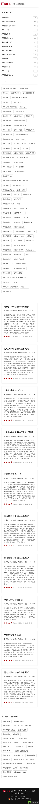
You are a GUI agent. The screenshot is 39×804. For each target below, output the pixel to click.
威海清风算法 (23, 738)
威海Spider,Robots (20, 772)
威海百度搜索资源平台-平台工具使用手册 (15, 180)
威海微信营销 (7, 120)
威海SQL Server (19, 213)
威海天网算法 (7, 742)
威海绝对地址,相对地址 (10, 776)
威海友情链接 (18, 153)
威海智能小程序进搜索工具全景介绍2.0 (15, 277)
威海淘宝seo (6, 199)
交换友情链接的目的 (13, 600)
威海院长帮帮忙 (21, 264)
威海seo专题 (19, 17)
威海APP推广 (7, 268)
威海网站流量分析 (19, 721)
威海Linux (20, 204)
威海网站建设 (19, 34)
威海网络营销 (18, 130)
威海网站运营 (20, 111)
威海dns (29, 236)
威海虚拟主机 (7, 116)
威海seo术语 (19, 71)
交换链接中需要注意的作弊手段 (18, 432)
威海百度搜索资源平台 (19, 22)
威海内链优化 (18, 254)
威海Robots (17, 102)
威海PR (16, 282)
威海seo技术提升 (19, 42)
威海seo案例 (6, 241)
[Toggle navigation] (36, 3)
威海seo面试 (18, 273)
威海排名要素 (21, 190)
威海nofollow (7, 254)
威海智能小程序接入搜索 (10, 287)
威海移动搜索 (18, 162)
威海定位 (30, 747)
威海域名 (5, 97)
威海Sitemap (7, 125)
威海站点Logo (30, 250)
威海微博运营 (7, 217)
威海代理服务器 (18, 755)
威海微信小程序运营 (21, 751)
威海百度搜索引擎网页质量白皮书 (13, 763)
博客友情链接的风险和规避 (16, 348)
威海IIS (26, 217)
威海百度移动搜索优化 (19, 54)
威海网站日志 (18, 250)
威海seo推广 (19, 58)
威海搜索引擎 (7, 291)
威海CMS (17, 222)
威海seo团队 (6, 245)
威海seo (5, 93)
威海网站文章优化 (8, 190)
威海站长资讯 (7, 282)
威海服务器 (29, 116)
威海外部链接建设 (19, 63)
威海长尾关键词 (7, 167)
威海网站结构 (7, 259)
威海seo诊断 (6, 194)
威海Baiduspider (8, 139)
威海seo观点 (6, 148)
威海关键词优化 (19, 67)
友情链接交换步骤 (12, 474)
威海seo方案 (6, 130)
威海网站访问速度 (8, 204)
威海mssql (24, 287)
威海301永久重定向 (20, 144)
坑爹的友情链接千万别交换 (16, 307)
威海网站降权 (30, 130)
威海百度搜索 (20, 139)
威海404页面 (31, 231)
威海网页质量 (7, 250)
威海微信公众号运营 (22, 134)
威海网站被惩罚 (19, 259)
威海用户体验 (7, 213)
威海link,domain (8, 747)
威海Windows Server (20, 125)
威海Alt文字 (23, 208)
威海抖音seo (6, 102)
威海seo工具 (6, 273)
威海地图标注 (7, 772)
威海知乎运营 (30, 153)
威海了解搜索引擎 (19, 50)
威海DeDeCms (7, 751)
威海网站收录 (15, 93)
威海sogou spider (19, 245)
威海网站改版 (28, 222)
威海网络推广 (7, 162)
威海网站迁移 (22, 730)
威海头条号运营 (28, 742)
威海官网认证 (30, 241)
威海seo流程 (6, 144)
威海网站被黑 (20, 167)
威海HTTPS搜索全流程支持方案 (24, 759)
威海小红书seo (7, 171)
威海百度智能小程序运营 (19, 97)
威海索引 (28, 254)
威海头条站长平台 (18, 185)
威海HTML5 (6, 755)
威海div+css (6, 725)
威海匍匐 (17, 742)
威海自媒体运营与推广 (19, 26)
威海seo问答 (19, 30)
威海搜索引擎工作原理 (10, 208)
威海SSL (16, 194)
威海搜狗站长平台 (22, 157)
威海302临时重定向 (9, 730)
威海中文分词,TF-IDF (9, 738)
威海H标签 (16, 734)
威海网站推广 (7, 222)
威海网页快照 (20, 231)
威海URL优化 (7, 153)
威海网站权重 (7, 227)
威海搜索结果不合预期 (10, 768)
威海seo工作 (6, 759)
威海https (23, 107)
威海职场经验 (18, 241)
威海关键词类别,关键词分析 (22, 725)
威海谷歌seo (18, 116)
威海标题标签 (7, 236)
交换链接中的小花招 (13, 390)
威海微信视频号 (20, 171)
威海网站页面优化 (19, 75)
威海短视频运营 (19, 227)
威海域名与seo (7, 176)
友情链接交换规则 (12, 635)
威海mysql (17, 217)
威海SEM (25, 148)
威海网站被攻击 (7, 231)
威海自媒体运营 (7, 134)
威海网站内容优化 (20, 120)
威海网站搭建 (26, 194)
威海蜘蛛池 (6, 734)
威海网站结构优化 (19, 38)
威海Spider (6, 185)
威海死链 (32, 144)
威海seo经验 (6, 721)
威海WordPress (19, 236)
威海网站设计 (18, 199)
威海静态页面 (31, 763)
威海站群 (16, 148)
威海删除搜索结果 (19, 268)
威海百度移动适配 (8, 157)
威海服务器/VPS (19, 46)
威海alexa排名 (31, 755)
